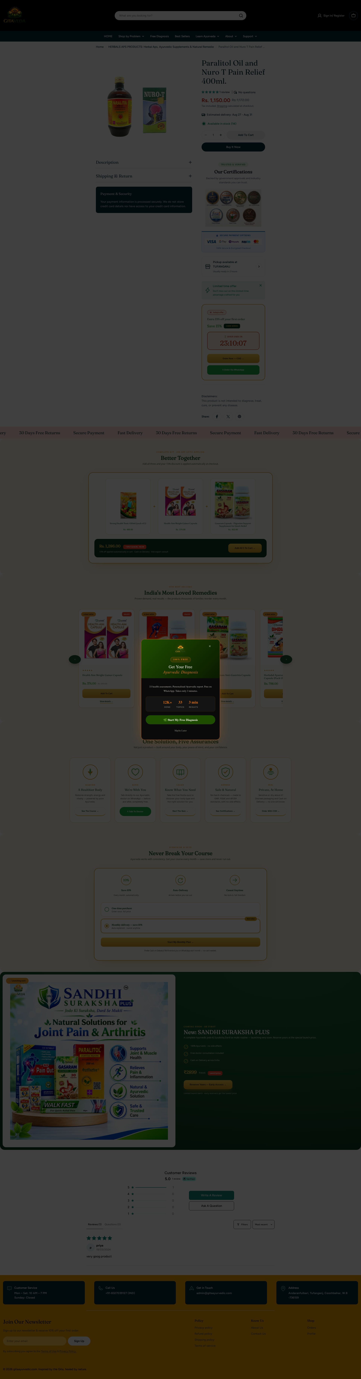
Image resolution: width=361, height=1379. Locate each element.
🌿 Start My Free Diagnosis (180, 720)
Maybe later (180, 730)
